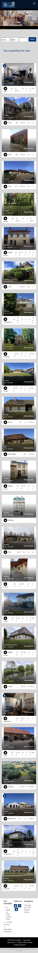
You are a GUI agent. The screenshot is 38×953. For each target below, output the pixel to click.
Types (12, 37)
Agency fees (11, 942)
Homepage (8, 6)
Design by (20, 945)
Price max (22, 37)
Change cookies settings (24, 942)
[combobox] (5, 40)
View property (28, 82)
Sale (3, 29)
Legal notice (27, 940)
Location (4, 37)
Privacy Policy (27, 949)
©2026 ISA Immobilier (14, 940)
